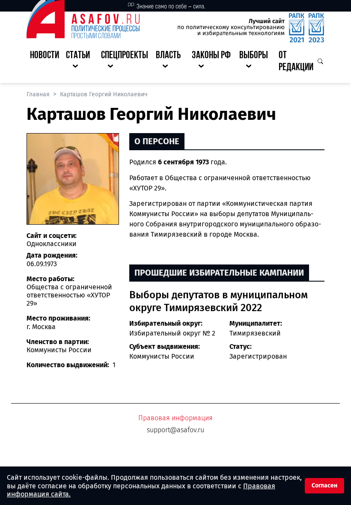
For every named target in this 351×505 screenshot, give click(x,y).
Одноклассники (52, 244)
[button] (80, 62)
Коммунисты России (161, 356)
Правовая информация (175, 418)
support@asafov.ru (175, 430)
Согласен (324, 485)
